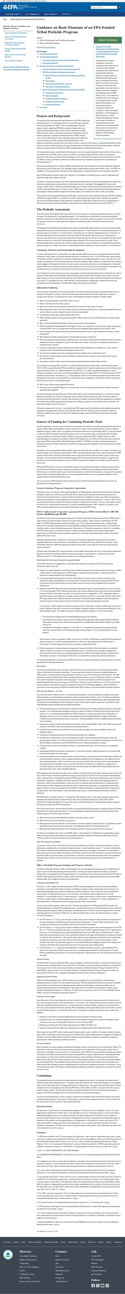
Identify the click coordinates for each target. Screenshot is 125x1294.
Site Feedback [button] (96, 1274)
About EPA (65, 14)
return (60, 1128)
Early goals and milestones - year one (59, 84)
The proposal (50, 81)
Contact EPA (96, 1256)
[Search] (119, 7)
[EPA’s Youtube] (102, 1286)
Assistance (6, 1242)
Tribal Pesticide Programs (14, 61)
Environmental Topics (12, 14)
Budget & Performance (28, 1260)
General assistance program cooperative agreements (61, 69)
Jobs (57, 1263)
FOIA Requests (97, 1267)
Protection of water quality (55, 101)
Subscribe (59, 1274)
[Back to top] (119, 1288)
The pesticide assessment (49, 57)
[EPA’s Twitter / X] (98, 1286)
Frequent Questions (98, 1271)
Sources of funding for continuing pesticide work (57, 66)
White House (60, 1281)
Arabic (23, 1242)
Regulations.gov (61, 1271)
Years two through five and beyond (58, 86)
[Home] (20, 7)
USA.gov (58, 1278)
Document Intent (49, 47)
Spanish (15, 1242)
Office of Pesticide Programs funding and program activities (64, 89)
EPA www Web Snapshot (29, 1267)
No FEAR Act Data (27, 1274)
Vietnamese (118, 1242)
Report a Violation (50, 14)
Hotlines (94, 1263)
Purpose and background (48, 54)
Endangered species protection (56, 98)
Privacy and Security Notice (30, 1281)
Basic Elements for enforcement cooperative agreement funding (65, 77)
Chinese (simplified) (35, 1242)
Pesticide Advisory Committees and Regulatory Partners (27, 19)
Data (57, 1256)
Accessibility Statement (28, 1256)
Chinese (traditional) (51, 1242)
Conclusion (44, 107)
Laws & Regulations (31, 14)
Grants (22, 1271)
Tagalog (108, 1242)
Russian (100, 1242)
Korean (83, 1242)
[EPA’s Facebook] (93, 1286)
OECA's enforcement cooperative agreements (59, 72)
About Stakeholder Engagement (16, 33)
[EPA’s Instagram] (107, 1286)
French (63, 1242)
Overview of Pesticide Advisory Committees (16, 38)
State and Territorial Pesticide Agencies (15, 56)
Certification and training (54, 93)
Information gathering (50, 63)
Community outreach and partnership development (61, 60)
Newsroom (59, 1267)
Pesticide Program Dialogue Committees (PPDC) (15, 44)
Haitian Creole (73, 1242)
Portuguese (91, 1242)
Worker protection (52, 96)
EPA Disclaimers (97, 1260)
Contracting (24, 1263)
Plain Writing (25, 1278)
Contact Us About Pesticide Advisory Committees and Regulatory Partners (16, 68)
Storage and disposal (53, 104)
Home (5, 19)
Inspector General (62, 1260)
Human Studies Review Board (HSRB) (15, 50)
